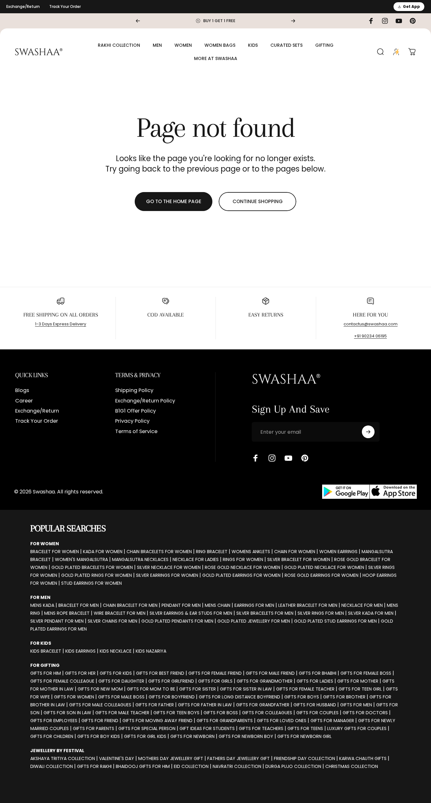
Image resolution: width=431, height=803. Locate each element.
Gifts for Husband (314, 705)
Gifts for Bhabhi (317, 673)
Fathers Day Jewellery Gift (238, 758)
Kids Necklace (116, 651)
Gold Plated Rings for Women (96, 575)
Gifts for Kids (116, 673)
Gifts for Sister (197, 689)
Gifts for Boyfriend (172, 697)
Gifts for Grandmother (264, 681)
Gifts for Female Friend (215, 673)
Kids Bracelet (45, 651)
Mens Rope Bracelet (67, 613)
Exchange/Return (23, 6)
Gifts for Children (51, 736)
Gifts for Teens (305, 728)
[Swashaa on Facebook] (255, 458)
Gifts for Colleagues (267, 712)
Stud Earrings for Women (91, 583)
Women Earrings (338, 551)
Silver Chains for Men (112, 621)
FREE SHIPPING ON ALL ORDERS (60, 314)
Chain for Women (294, 551)
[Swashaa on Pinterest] (305, 458)
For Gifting (45, 665)
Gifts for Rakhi (94, 766)
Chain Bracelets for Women (159, 551)
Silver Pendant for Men (57, 621)
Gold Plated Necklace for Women (324, 567)
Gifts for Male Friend (270, 673)
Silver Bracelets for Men (264, 613)
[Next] (293, 20)
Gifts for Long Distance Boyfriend (239, 697)
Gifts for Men (356, 705)
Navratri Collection (237, 766)
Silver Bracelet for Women (298, 559)
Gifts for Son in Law (67, 712)
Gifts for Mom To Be (151, 689)
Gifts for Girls (215, 681)
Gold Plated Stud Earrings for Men (335, 621)
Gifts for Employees (53, 720)
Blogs (22, 390)
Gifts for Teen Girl (360, 689)
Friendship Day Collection (304, 758)
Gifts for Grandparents (225, 720)
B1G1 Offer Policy (135, 411)
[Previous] (138, 20)
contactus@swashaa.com (371, 324)
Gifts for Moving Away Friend (157, 720)
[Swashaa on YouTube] (288, 458)
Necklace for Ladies (196, 559)
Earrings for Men (254, 605)
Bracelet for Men (78, 605)
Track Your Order (65, 6)
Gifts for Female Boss (365, 673)
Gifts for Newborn (192, 736)
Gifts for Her (80, 673)
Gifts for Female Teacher (305, 689)
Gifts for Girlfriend (171, 681)
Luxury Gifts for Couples (357, 728)
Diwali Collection (51, 766)
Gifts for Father (154, 705)
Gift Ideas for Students (207, 728)
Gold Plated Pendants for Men (177, 621)
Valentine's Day (116, 758)
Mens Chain (217, 605)
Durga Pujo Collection (293, 766)
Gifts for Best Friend (160, 673)
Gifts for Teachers (261, 728)
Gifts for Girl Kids (145, 736)
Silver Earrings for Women (167, 575)
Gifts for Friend (99, 720)
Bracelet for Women (54, 551)
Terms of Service (136, 431)
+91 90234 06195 (370, 336)
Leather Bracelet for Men (307, 605)
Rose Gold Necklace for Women (242, 567)
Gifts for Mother (357, 681)
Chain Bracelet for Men (130, 605)
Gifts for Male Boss (121, 697)
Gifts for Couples (317, 712)
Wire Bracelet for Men (119, 613)
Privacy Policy (132, 421)
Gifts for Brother (344, 697)
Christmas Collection (351, 766)
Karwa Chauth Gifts (363, 758)
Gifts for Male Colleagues (100, 705)
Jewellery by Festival (57, 750)
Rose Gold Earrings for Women (321, 575)
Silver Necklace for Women (169, 567)
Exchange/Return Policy (145, 401)
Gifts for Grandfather (262, 705)
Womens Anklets (251, 551)
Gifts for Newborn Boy (246, 736)
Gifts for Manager (332, 720)
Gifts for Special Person (146, 728)
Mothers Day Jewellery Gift (170, 758)
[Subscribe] (368, 432)
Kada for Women (102, 551)
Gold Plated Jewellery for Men (253, 621)
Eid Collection (191, 766)
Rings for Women (243, 559)
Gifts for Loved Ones (281, 720)
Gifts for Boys (301, 697)
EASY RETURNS (265, 314)
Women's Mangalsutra (81, 559)
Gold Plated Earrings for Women (241, 575)
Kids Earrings (80, 651)
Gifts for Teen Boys (176, 712)
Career (24, 401)
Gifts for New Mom (100, 689)
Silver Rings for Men (321, 613)
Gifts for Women (74, 697)
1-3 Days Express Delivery (60, 324)
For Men (40, 597)
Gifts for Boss (221, 712)
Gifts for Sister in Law (246, 689)
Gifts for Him (45, 673)
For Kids (40, 643)
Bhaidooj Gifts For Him (143, 766)
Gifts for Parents (93, 728)
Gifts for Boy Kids (98, 736)
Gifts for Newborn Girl (304, 736)
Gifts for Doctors (365, 712)
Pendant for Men (181, 605)
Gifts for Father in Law (205, 705)
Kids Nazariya (151, 651)
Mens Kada (42, 605)
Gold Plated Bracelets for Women (92, 567)
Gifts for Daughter (121, 681)
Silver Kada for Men (370, 613)
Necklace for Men (362, 605)
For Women (44, 543)
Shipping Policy (134, 390)
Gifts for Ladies (315, 681)
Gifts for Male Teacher (122, 712)
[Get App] (369, 492)
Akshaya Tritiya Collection (62, 758)
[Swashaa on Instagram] (272, 458)
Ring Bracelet (211, 551)
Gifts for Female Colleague (62, 681)
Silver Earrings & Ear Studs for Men (191, 613)
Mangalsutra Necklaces (140, 559)
